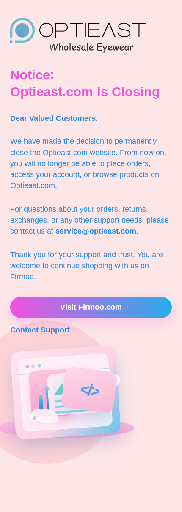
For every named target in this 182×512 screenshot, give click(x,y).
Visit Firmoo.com (91, 307)
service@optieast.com (95, 231)
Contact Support (40, 330)
